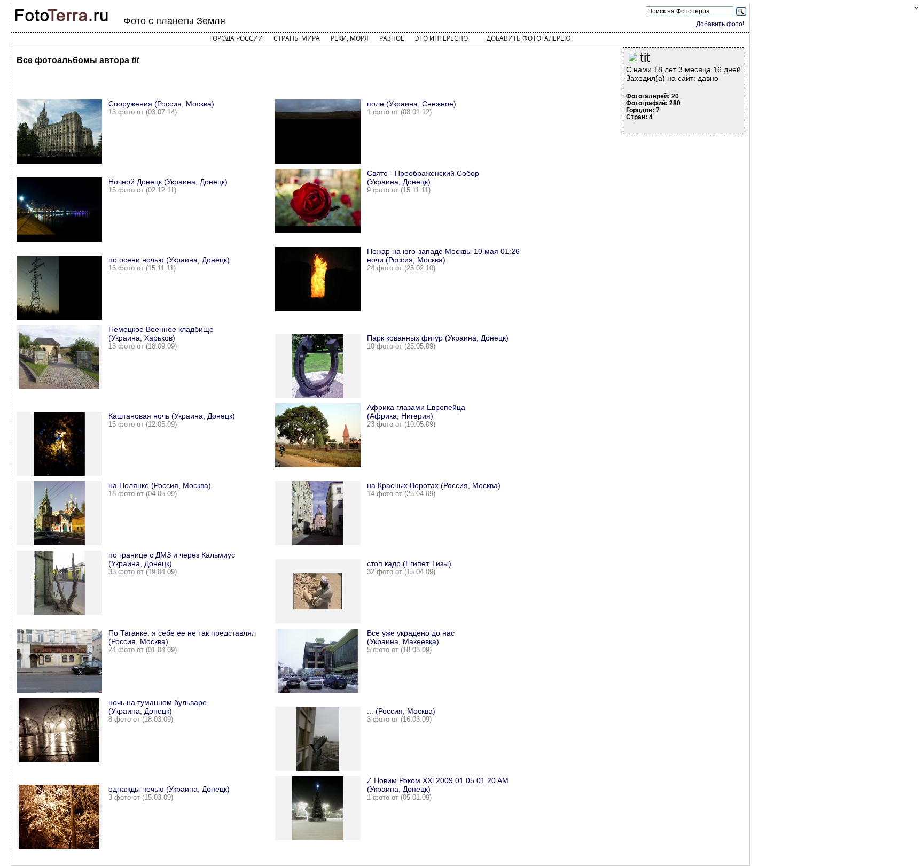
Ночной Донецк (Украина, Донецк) (168, 181)
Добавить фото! (720, 24)
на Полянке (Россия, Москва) (159, 485)
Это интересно (441, 38)
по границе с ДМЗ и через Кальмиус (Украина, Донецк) (171, 559)
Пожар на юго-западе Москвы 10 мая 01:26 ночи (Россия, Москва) (443, 255)
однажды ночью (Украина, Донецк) (169, 789)
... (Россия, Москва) (401, 711)
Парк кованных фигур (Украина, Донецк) (438, 338)
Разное (391, 38)
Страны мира (296, 38)
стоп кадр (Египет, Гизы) (409, 563)
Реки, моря (350, 38)
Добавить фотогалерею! (530, 38)
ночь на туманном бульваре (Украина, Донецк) (157, 706)
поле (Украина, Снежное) (411, 103)
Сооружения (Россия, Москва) (161, 103)
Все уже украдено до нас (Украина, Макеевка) (411, 637)
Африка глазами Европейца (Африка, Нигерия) (416, 411)
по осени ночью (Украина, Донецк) (169, 260)
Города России (236, 38)
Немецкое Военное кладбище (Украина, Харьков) (161, 333)
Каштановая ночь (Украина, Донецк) (171, 416)
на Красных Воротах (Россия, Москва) (433, 485)
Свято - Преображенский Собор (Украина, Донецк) (423, 177)
